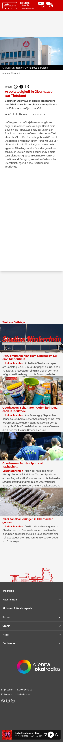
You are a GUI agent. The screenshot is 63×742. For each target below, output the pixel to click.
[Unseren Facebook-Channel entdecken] (8, 701)
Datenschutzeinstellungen (16, 694)
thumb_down (45, 734)
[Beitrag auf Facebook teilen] (21, 87)
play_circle (50, 734)
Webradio (8, 590)
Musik (5, 634)
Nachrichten (9, 599)
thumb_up (56, 734)
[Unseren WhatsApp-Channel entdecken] (3, 701)
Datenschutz (24, 689)
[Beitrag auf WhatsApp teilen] (16, 87)
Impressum (7, 689)
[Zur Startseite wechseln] (9, 5)
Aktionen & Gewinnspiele (17, 608)
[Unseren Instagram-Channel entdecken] (13, 701)
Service (6, 617)
